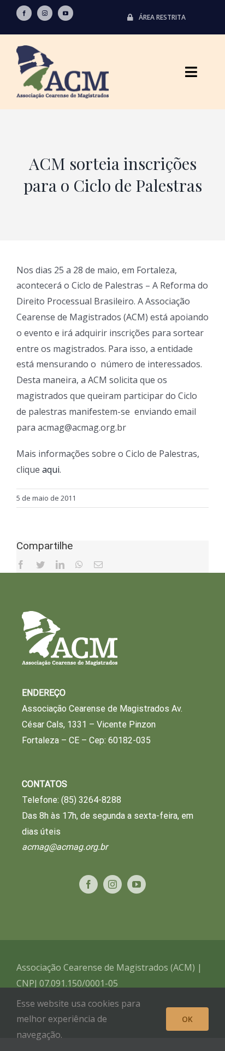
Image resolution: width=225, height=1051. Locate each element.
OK (187, 1019)
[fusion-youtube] (65, 13)
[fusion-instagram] (44, 13)
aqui (51, 469)
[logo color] (62, 50)
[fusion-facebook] (24, 13)
